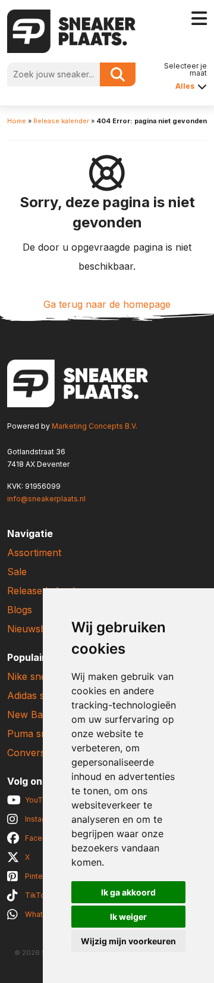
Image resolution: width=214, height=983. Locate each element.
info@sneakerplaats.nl (46, 498)
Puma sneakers (42, 733)
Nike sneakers (39, 676)
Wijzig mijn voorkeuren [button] (128, 941)
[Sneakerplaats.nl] (71, 30)
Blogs (19, 610)
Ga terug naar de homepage (107, 304)
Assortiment (34, 552)
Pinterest (40, 876)
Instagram (42, 819)
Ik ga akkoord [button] (128, 892)
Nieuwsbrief (34, 629)
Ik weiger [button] (128, 917)
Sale (17, 572)
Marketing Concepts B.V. (94, 426)
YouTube (40, 799)
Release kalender (61, 121)
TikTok (37, 895)
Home (16, 121)
